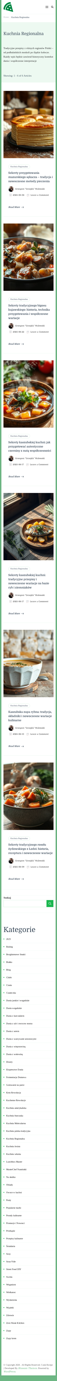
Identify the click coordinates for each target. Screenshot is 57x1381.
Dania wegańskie (14, 1008)
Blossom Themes (27, 1368)
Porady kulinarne (14, 1215)
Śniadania (10, 1246)
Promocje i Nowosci (15, 1223)
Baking (9, 947)
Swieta (9, 1277)
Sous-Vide (11, 1261)
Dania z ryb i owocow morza (19, 1023)
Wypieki (10, 1307)
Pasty (8, 1200)
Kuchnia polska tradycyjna (18, 1131)
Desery (9, 1062)
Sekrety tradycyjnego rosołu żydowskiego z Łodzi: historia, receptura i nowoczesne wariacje (30, 849)
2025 (8, 939)
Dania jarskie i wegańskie (17, 1000)
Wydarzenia (11, 1300)
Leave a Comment (40, 195)
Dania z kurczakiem (15, 1016)
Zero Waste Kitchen (15, 1323)
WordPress (9, 1371)
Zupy (8, 1330)
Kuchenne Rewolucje (16, 1100)
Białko (9, 962)
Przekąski (10, 1231)
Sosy (8, 1254)
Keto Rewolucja (13, 1092)
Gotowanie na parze (15, 1085)
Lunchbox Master (14, 1162)
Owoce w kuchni (14, 1192)
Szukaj (7, 897)
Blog (8, 970)
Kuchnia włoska (13, 1154)
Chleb (9, 977)
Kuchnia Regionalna (19, 167)
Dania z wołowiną (14, 1054)
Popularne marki (13, 1208)
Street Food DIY (13, 1269)
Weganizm (11, 1284)
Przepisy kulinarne (14, 1238)
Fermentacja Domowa (16, 1077)
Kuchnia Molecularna (16, 1123)
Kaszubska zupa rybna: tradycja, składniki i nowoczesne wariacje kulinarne (30, 716)
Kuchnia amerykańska (16, 1108)
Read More (14, 207)
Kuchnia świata (13, 1146)
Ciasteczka (11, 993)
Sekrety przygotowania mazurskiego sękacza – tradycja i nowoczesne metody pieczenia (30, 177)
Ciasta (9, 985)
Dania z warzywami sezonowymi (21, 1039)
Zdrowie (10, 1315)
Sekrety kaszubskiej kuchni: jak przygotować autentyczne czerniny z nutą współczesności (29, 446)
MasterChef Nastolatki (16, 1169)
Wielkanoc (11, 1292)
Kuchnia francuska (14, 1115)
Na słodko (10, 1177)
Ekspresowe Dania (14, 1069)
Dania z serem (12, 1031)
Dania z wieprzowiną (15, 1046)
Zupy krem (11, 1338)
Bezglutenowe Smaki (15, 954)
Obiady (9, 1185)
